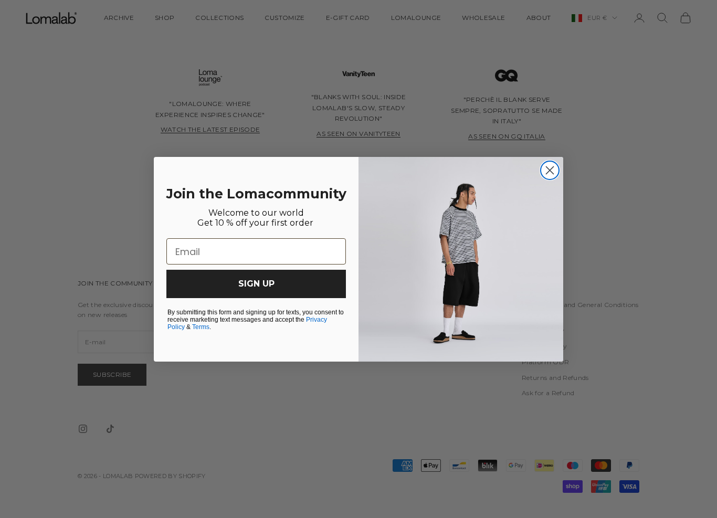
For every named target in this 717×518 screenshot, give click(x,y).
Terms (200, 327)
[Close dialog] (550, 170)
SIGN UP (256, 284)
